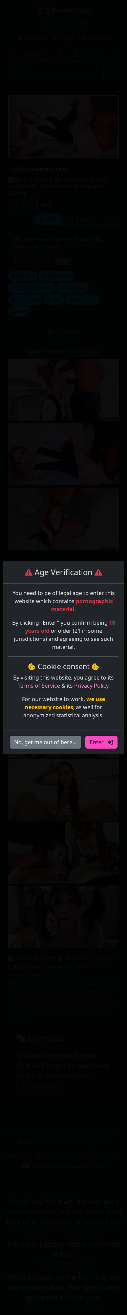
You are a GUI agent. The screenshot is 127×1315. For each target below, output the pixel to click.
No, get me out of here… (45, 742)
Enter (97, 742)
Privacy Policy (91, 685)
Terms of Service (39, 685)
